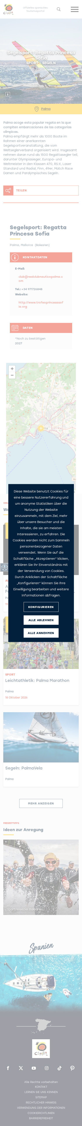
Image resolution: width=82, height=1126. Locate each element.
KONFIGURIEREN (41, 606)
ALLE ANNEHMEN (41, 632)
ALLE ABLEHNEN (41, 620)
